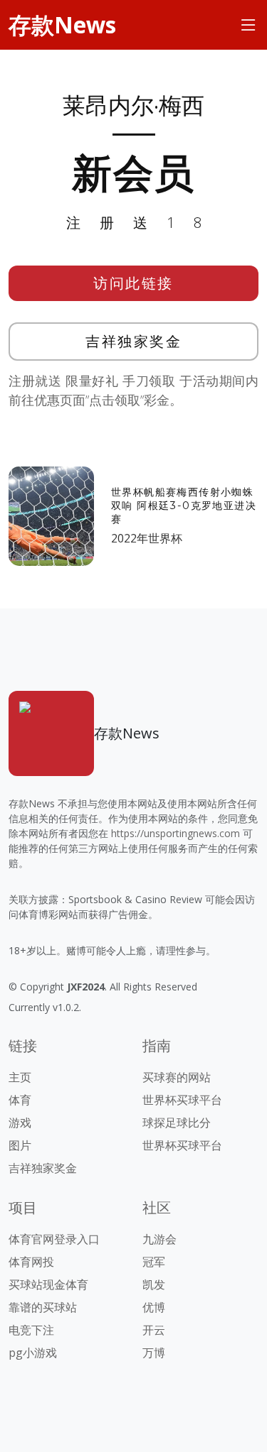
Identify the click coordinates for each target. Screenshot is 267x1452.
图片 (20, 1145)
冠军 (153, 1262)
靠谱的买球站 (43, 1307)
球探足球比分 (176, 1122)
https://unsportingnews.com (175, 833)
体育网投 (31, 1262)
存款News (62, 24)
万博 (153, 1352)
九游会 (159, 1239)
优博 (153, 1307)
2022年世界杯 (146, 538)
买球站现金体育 (48, 1284)
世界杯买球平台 (182, 1100)
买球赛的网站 (176, 1077)
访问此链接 (133, 283)
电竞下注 (31, 1330)
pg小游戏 (33, 1352)
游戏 (20, 1122)
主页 (20, 1077)
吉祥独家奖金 (133, 341)
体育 (20, 1100)
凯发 (153, 1284)
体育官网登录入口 (54, 1239)
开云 (153, 1330)
